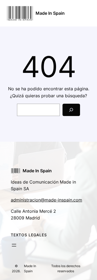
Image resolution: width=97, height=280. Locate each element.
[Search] (71, 110)
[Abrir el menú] (14, 245)
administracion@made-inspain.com (46, 200)
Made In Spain (50, 13)
